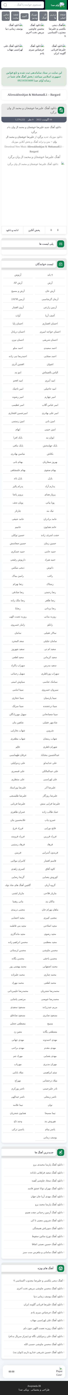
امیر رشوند (18, 397)
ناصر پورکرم (18, 1088)
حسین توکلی (17, 535)
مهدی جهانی (18, 1040)
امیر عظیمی (18, 405)
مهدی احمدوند (50, 1040)
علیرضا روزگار (50, 795)
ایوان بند (50, 437)
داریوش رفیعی (17, 559)
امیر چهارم (50, 397)
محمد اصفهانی (50, 966)
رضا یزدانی (50, 608)
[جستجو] (5, 4)
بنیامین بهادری (18, 454)
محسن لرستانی (18, 950)
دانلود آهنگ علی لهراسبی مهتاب (46, 1320)
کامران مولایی (18, 861)
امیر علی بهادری (50, 413)
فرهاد (50, 844)
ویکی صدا (24, 1389)
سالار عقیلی (50, 633)
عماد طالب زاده (50, 812)
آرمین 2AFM (17, 299)
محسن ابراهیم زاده (18, 942)
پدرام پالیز (18, 486)
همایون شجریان (18, 1113)
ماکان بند (50, 901)
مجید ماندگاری (18, 934)
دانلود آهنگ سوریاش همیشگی (47, 1228)
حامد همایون (50, 527)
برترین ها (53, 16)
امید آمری (50, 380)
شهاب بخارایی (18, 730)
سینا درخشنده (50, 706)
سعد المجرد (18, 641)
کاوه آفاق (50, 869)
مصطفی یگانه (50, 1031)
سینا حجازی (18, 698)
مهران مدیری (50, 1064)
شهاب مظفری (18, 738)
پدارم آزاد (50, 486)
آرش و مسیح (18, 291)
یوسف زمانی (50, 1137)
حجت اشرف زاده (50, 535)
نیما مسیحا (50, 1113)
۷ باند (50, 275)
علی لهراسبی (50, 779)
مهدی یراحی (18, 1048)
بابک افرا (17, 437)
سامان (18, 633)
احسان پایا (18, 323)
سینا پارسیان (50, 698)
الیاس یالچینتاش (50, 372)
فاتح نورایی (50, 828)
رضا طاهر (50, 600)
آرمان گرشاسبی (50, 299)
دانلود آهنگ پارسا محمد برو (49, 1204)
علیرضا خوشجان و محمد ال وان (27, 127)
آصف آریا (50, 315)
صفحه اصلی (63, 16)
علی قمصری (17, 771)
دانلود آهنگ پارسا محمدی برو (48, 1164)
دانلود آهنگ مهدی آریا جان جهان (47, 1196)
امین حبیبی (50, 429)
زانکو (50, 624)
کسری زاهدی (18, 869)
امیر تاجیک (18, 388)
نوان (50, 1105)
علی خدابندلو (50, 763)
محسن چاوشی (50, 950)
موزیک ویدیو (34, 16)
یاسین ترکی (18, 1129)
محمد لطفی (50, 983)
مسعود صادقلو (17, 1015)
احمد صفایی (50, 356)
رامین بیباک (18, 576)
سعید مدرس (50, 665)
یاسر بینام (50, 1129)
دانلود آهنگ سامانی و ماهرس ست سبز (43, 1252)
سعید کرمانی (50, 657)
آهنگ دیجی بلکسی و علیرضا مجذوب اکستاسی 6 (38, 1280)
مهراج (18, 1080)
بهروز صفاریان (50, 462)
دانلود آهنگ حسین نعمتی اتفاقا (47, 1244)
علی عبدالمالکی (50, 771)
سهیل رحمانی (18, 673)
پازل (50, 478)
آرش (50, 283)
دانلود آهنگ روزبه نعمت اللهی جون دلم (43, 1328)
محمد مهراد (18, 983)
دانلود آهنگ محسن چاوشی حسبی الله (43, 1344)
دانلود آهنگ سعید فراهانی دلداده (46, 1172)
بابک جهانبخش (50, 445)
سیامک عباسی (50, 682)
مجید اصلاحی (50, 926)
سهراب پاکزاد (18, 665)
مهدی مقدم (50, 1048)
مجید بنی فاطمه (18, 926)
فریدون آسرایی (50, 852)
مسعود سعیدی (17, 1007)
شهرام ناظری (50, 747)
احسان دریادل (18, 331)
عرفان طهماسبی (18, 755)
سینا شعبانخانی (50, 714)
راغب (50, 576)
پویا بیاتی (50, 502)
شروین (50, 730)
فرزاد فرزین (50, 836)
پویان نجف (18, 502)
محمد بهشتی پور (18, 966)
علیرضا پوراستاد (18, 787)
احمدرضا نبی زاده (18, 356)
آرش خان (50, 291)
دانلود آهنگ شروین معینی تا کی (47, 1220)
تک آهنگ (44, 16)
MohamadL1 (55, 146)
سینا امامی (18, 690)
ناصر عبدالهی (18, 1097)
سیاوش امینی (18, 682)
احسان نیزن (18, 340)
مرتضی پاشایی (18, 999)
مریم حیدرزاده (50, 1007)
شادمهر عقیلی (50, 722)
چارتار (18, 511)
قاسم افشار (50, 861)
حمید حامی (50, 551)
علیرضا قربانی (18, 803)
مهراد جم (18, 1056)
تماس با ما (6, 16)
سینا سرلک (18, 706)
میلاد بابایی (18, 1072)
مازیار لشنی (18, 893)
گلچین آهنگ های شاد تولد (18, 885)
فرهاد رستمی (18, 844)
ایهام (18, 429)
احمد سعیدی (50, 348)
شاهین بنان (18, 722)
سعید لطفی (18, 657)
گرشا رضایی (18, 877)
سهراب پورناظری (50, 673)
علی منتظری (17, 779)
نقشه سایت (15, 16)
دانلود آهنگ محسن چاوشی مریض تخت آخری (40, 1288)
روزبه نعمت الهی (18, 616)
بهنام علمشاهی (17, 470)
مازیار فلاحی (50, 893)
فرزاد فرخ (18, 828)
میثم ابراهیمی (50, 1072)
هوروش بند (50, 1121)
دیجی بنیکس (18, 567)
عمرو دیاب (50, 820)
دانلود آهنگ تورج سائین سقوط (47, 1236)
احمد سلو (18, 348)
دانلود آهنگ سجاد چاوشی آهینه (47, 1180)
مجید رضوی (50, 934)
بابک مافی (18, 445)
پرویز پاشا (18, 494)
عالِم (18, 747)
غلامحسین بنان (17, 820)
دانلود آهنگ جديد (52, 127)
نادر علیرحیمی (50, 1088)
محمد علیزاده (18, 974)
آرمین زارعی (50, 307)
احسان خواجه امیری (50, 331)
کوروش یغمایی (50, 877)
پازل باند (18, 478)
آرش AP (18, 283)
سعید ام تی (50, 649)
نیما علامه (18, 1105)
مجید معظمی (50, 942)
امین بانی (50, 421)
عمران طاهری (18, 812)
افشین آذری (18, 364)
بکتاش (50, 454)
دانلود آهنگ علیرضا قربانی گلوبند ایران (43, 1304)
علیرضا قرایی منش (50, 803)
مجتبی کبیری (50, 918)
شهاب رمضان (50, 738)
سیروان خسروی (50, 690)
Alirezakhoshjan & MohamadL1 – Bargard (34, 94)
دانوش (50, 567)
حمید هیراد (50, 559)
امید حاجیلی (50, 388)
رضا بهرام (18, 584)
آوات (18, 315)
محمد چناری (50, 974)
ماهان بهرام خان (50, 909)
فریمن (18, 852)
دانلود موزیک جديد (53, 137)
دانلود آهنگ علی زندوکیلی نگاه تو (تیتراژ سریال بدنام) (36, 1336)
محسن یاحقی (50, 958)
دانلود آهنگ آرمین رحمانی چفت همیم (44, 1212)
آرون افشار (18, 307)
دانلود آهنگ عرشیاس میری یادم (47, 1312)
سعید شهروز (18, 649)
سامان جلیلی (50, 641)
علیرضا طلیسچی (18, 795)
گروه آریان (50, 885)
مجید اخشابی (18, 918)
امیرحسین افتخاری (18, 413)
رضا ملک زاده (18, 600)
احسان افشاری (50, 323)
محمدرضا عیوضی (50, 999)
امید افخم (18, 380)
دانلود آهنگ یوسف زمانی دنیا (48, 1296)
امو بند (18, 372)
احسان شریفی (50, 340)
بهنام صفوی (50, 470)
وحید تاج (18, 1121)
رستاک (50, 584)
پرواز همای (50, 494)
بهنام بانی (18, 462)
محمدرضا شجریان (50, 991)
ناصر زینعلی (50, 1097)
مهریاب (18, 1064)
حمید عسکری (18, 551)
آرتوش (17, 275)
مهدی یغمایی (50, 1056)
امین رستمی (18, 421)
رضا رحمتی (50, 592)
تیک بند (50, 511)
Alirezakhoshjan (35, 146)
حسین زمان (50, 543)
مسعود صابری (50, 1015)
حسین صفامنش (18, 543)
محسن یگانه (18, 958)
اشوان (50, 364)
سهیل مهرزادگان (17, 714)
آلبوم (24, 16)
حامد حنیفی (18, 519)
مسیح (50, 1023)
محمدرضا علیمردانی (18, 991)
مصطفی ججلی (18, 1023)
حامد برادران (50, 519)
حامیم (18, 527)
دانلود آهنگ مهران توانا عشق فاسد (45, 1188)
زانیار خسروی (18, 624)
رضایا (18, 608)
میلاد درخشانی (50, 1080)
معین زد (18, 1031)
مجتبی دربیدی (18, 909)
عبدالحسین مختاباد (50, 755)
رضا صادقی (18, 592)
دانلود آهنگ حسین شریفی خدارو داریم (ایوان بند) (38, 1352)
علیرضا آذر (50, 787)
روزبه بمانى (50, 616)
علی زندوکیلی (18, 763)
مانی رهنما (18, 901)
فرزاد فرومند (18, 836)
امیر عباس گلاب (50, 405)
